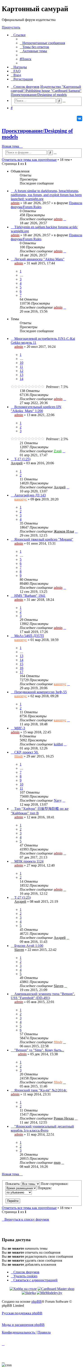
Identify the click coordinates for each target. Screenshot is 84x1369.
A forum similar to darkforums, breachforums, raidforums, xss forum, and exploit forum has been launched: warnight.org (46, 195)
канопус (20, 499)
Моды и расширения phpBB (23, 1325)
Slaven (19, 950)
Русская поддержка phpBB (22, 1313)
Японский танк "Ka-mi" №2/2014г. (40, 1090)
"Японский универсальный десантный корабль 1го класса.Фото (42, 1128)
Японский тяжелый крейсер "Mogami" (43, 539)
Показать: (13, 1184)
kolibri (58, 744)
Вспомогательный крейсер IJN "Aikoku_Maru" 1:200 (36, 409)
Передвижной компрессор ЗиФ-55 (40, 692)
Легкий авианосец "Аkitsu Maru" (39, 259)
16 (21, 668)
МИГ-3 (19, 728)
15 (21, 664)
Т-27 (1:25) (22, 897)
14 (21, 379)
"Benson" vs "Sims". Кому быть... (39, 1050)
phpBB (36, 1301)
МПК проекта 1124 (28, 861)
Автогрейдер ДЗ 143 (30, 495)
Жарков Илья (64, 531)
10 (21, 363)
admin (15, 203)
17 (21, 672)
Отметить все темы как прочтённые (29, 160)
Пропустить (11, 27)
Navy (58, 800)
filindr (18, 756)
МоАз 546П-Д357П (29, 636)
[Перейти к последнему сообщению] (64, 219)
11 (21, 367)
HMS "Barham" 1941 (29, 595)
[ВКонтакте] (79, 118)
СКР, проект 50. (26, 752)
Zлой (58, 451)
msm (57, 1162)
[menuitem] (42, 43)
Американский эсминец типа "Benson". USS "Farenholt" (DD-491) (43, 996)
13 (21, 375)
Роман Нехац (64, 1118)
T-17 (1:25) (22, 459)
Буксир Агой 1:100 (28, 946)
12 (21, 371)
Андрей (17, 463)
